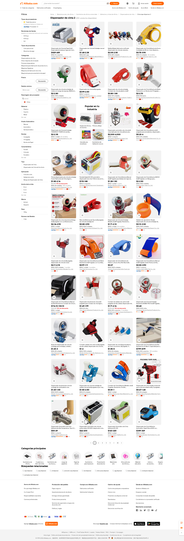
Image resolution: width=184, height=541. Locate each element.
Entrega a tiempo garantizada (60, 496)
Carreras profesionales (31, 499)
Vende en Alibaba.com (142, 488)
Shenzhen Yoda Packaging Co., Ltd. (61, 138)
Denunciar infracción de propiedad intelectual (118, 504)
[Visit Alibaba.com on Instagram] (148, 510)
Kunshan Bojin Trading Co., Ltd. (117, 435)
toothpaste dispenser (148, 470)
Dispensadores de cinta (127, 14)
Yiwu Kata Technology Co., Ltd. (89, 269)
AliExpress (65, 532)
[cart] (133, 4)
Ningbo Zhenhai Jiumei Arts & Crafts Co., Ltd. (148, 97)
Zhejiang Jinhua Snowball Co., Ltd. (61, 97)
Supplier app (104, 523)
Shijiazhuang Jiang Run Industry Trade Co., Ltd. (120, 97)
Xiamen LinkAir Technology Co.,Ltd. (61, 312)
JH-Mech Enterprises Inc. (144, 353)
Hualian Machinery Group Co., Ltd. (61, 56)
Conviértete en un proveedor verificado (147, 499)
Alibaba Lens (33, 523)
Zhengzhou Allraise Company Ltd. (118, 138)
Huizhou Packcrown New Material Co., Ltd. (120, 394)
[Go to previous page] (91, 443)
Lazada (92, 532)
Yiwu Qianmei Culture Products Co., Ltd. (63, 353)
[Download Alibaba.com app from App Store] (139, 524)
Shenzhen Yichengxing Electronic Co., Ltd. (148, 138)
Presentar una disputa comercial (117, 496)
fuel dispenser (87, 470)
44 (117, 443)
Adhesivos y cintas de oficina (108, 14)
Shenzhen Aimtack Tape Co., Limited (90, 96)
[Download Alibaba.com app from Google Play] (153, 524)
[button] (108, 3)
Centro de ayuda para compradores (118, 488)
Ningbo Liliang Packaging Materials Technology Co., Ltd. (148, 394)
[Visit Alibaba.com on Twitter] (145, 510)
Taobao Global (100, 532)
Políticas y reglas (57, 508)
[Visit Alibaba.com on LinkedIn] (141, 510)
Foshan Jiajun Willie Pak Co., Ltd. (145, 269)
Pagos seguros (56, 488)
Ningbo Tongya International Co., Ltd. (62, 394)
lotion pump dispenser (103, 470)
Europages (120, 532)
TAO (107, 532)
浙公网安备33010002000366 (123, 538)
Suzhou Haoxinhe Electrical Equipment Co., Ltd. (92, 435)
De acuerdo (42, 81)
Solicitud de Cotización (87, 492)
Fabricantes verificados (87, 488)
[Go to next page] (121, 443)
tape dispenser (28, 470)
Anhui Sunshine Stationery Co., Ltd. (61, 187)
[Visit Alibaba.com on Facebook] (137, 510)
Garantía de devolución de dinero (62, 492)
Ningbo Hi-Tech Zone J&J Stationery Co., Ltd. (92, 353)
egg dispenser (118, 470)
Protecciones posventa (59, 499)
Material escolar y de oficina (65, 14)
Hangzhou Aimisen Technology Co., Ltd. (148, 435)
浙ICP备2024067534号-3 (140, 538)
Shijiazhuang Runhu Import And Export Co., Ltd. (120, 312)
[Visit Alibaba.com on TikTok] (156, 510)
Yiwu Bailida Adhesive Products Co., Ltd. (120, 56)
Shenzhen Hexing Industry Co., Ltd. (61, 228)
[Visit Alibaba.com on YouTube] (152, 510)
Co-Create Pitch (29, 492)
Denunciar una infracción (115, 508)
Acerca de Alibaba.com (31, 484)
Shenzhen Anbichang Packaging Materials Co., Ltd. (120, 228)
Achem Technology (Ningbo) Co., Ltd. (62, 269)
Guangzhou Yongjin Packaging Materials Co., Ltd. (120, 353)
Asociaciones (140, 503)
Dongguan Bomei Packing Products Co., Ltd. (148, 310)
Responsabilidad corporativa (32, 496)
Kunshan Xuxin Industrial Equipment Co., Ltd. (92, 394)
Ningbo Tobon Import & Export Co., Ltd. (91, 228)
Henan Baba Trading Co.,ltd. (59, 435)
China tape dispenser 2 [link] (144, 14)
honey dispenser (132, 470)
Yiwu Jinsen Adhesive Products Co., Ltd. (91, 310)
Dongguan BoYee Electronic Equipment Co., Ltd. (92, 185)
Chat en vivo (111, 492)
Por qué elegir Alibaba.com (32, 488)
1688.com (72, 532)
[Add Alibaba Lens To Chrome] (51, 524)
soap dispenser (42, 470)
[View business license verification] (109, 538)
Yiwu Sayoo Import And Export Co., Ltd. (147, 228)
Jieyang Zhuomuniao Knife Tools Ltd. (119, 269)
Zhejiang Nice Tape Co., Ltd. (144, 185)
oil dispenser (55, 470)
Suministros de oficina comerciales (86, 14)
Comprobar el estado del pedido (145, 496)
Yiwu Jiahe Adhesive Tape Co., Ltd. (146, 56)
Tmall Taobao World (82, 532)
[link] (181, 522)
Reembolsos (111, 499)
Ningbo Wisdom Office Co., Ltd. (117, 185)
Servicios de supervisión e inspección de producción (63, 504)
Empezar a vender (141, 492)
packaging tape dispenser (31, 475)
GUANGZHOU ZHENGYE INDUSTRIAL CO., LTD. (92, 56)
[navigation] (34, 228)
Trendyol (112, 532)
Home (52, 14)
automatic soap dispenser (71, 470)
